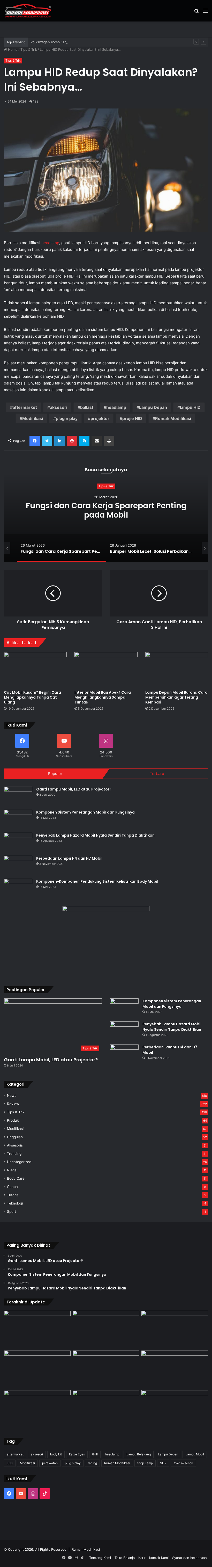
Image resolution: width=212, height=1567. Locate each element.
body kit (56, 1454)
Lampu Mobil (194, 1454)
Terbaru (157, 773)
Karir (142, 1558)
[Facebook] (34, 441)
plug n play (67, 418)
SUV (163, 1463)
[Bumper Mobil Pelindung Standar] (106, 1409)
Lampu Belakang (138, 1454)
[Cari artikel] (196, 12)
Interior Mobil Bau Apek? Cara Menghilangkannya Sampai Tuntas (102, 697)
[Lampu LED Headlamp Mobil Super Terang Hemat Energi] (37, 1369)
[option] (106, 510)
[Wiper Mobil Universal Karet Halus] (174, 1369)
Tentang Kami (100, 1558)
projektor (99, 418)
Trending (14, 1153)
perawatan (50, 1463)
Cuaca (12, 1187)
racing (92, 1463)
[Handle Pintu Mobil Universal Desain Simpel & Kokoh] (37, 1409)
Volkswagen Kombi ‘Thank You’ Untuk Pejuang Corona (74, 42)
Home (12, 49)
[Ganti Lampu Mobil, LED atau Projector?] (18, 796)
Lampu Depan (153, 407)
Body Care (16, 1178)
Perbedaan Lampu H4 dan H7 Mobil (69, 858)
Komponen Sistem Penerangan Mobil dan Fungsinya (85, 812)
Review (13, 1104)
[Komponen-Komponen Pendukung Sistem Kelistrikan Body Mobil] (18, 888)
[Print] (109, 441)
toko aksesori (183, 1463)
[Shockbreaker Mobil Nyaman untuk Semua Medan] (174, 1329)
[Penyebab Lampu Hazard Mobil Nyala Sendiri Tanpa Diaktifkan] (18, 842)
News (11, 1095)
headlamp (50, 242)
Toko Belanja (125, 1558)
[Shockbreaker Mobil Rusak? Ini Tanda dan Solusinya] (37, 1329)
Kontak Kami (159, 1558)
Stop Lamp (145, 1463)
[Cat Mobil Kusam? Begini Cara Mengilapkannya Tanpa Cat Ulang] (35, 669)
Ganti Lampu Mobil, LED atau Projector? (73, 789)
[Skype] (84, 441)
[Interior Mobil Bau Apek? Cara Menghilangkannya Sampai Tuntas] (105, 669)
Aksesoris (15, 1145)
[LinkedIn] (59, 441)
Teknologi (15, 1203)
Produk (13, 1120)
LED (10, 1463)
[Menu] (205, 12)
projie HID (132, 418)
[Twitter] (47, 441)
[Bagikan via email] (97, 441)
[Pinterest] (72, 441)
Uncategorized (19, 1162)
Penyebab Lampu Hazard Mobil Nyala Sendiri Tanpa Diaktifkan (95, 835)
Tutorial (13, 1195)
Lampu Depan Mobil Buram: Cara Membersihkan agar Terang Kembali (176, 697)
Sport (11, 1211)
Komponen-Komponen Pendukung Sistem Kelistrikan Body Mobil (97, 881)
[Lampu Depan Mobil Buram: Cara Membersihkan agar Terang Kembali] (176, 669)
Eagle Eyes (77, 1454)
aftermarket (25, 407)
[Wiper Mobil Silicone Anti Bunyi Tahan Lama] (106, 1329)
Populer (55, 773)
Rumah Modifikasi (173, 418)
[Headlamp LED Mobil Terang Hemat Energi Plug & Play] (174, 1409)
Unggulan (15, 1137)
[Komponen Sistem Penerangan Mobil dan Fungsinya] (18, 819)
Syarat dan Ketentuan (189, 1558)
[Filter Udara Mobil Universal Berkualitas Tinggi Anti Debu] (106, 1369)
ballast (86, 407)
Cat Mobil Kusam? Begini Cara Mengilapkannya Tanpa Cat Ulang (32, 697)
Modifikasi (32, 418)
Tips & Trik (28, 49)
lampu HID (190, 407)
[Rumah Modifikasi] (28, 11)
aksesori (58, 407)
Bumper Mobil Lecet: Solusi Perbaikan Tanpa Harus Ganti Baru (106, 510)
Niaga (12, 1170)
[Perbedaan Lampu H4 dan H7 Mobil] (18, 865)
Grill (95, 1454)
